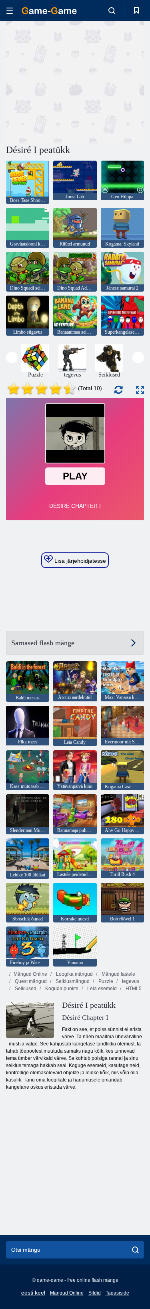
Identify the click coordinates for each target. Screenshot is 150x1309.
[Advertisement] (73, 81)
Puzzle (105, 981)
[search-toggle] (111, 10)
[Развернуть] (140, 390)
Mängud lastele (117, 974)
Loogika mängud (74, 974)
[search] (135, 1250)
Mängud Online (30, 974)
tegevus (130, 981)
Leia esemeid (101, 988)
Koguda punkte (61, 988)
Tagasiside (117, 1293)
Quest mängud (30, 981)
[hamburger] (9, 10)
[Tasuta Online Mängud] (49, 10)
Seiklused (25, 988)
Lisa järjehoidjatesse (79, 561)
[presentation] (12, 357)
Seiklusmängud (72, 981)
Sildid (94, 1293)
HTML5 (133, 988)
